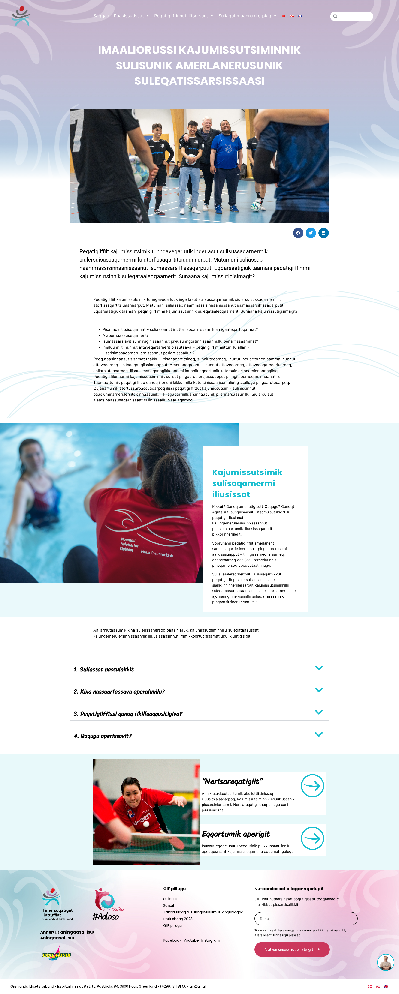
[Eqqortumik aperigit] (312, 838)
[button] (298, 233)
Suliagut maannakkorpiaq (244, 15)
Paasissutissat (129, 15)
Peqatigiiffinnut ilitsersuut (181, 15)
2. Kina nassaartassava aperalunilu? (119, 691)
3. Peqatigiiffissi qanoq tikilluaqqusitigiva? (128, 713)
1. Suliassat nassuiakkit (104, 669)
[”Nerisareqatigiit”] (312, 785)
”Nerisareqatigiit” (232, 781)
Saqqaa (101, 15)
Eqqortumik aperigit (236, 834)
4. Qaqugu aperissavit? (103, 736)
